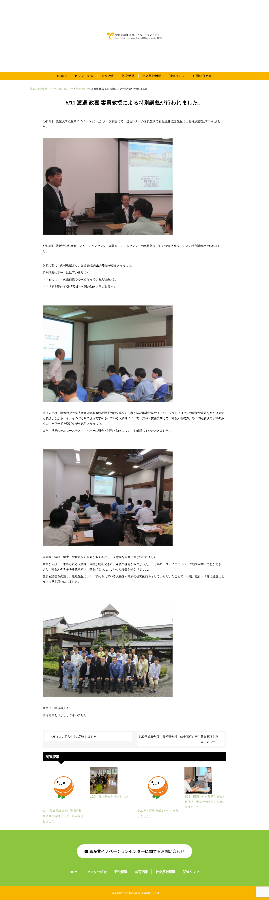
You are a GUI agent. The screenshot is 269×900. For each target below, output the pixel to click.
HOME (62, 75)
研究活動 (107, 75)
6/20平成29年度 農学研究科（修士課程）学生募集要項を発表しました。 (178, 739)
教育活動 (128, 75)
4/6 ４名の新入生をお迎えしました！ (75, 736)
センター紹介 (84, 75)
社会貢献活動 (152, 75)
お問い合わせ (202, 75)
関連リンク (177, 75)
